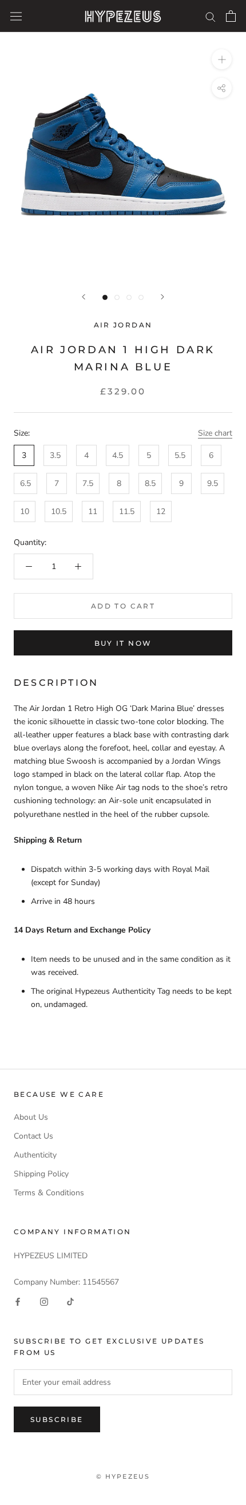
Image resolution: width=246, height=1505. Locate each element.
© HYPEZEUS (123, 1476)
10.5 (58, 511)
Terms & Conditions (49, 1192)
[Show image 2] (117, 297)
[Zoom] (222, 59)
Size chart (215, 433)
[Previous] (83, 296)
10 (24, 511)
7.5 (87, 483)
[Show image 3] (129, 297)
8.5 (150, 483)
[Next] (162, 296)
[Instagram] (44, 1301)
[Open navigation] (16, 16)
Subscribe (57, 1419)
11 (92, 511)
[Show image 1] (105, 297)
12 (160, 511)
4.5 (117, 455)
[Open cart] (231, 16)
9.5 (212, 483)
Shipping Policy (41, 1173)
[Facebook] (18, 1301)
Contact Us (33, 1136)
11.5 (126, 511)
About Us (31, 1117)
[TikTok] (70, 1301)
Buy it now (123, 643)
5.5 (179, 455)
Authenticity (35, 1155)
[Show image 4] (141, 297)
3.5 (55, 455)
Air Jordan (123, 325)
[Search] (210, 16)
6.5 (25, 483)
